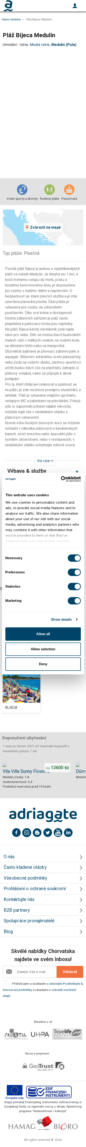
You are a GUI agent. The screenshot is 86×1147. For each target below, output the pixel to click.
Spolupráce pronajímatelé (29, 920)
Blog (8, 931)
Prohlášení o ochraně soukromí (35, 888)
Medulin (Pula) (63, 44)
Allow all (43, 634)
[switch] (74, 572)
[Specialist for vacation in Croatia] (43, 814)
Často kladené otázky (25, 867)
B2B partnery (17, 910)
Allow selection (43, 649)
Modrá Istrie (40, 44)
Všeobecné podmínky (25, 878)
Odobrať (70, 972)
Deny (43, 664)
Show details (61, 619)
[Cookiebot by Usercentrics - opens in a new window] (61, 479)
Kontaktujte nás (19, 899)
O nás (9, 856)
